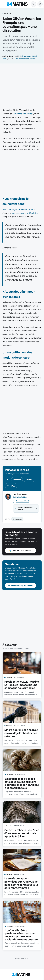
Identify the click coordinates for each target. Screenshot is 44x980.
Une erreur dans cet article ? (25, 527)
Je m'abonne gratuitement (22, 604)
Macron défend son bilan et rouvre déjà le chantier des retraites (21, 753)
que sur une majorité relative (25, 213)
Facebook (17, 480)
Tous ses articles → (22, 501)
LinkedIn (29, 480)
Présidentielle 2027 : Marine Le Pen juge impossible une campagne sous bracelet (20, 704)
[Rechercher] (33, 4)
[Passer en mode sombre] (40, 4)
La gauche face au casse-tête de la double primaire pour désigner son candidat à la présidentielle (20, 803)
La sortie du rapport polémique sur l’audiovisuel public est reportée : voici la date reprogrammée (18, 908)
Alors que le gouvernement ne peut (18, 209)
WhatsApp (11, 486)
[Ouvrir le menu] (3, 4)
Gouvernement (17, 538)
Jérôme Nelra (7, 56)
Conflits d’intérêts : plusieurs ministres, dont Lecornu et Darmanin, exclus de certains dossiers (20, 961)
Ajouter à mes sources (22, 569)
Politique (7, 14)
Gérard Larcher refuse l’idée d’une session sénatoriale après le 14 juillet (18, 855)
